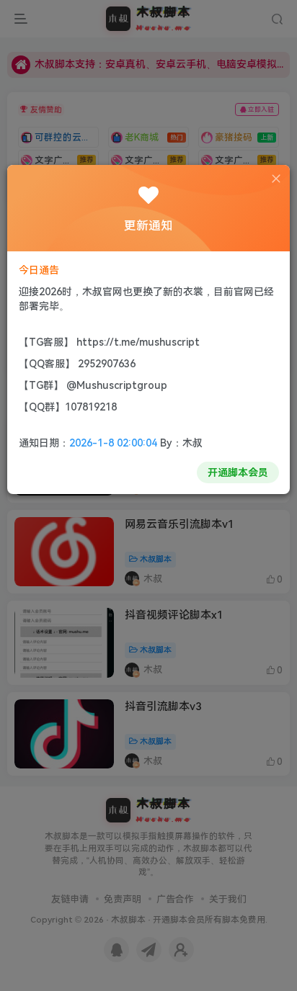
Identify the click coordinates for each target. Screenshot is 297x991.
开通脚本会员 (238, 472)
